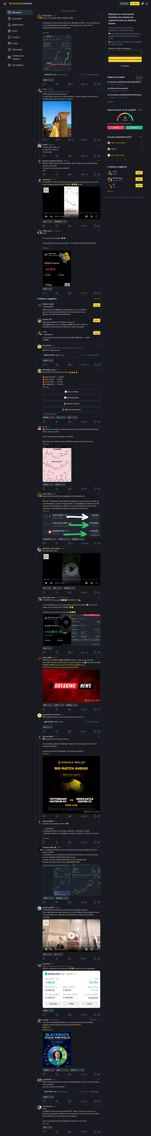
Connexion (75, 593)
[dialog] (75, 568)
